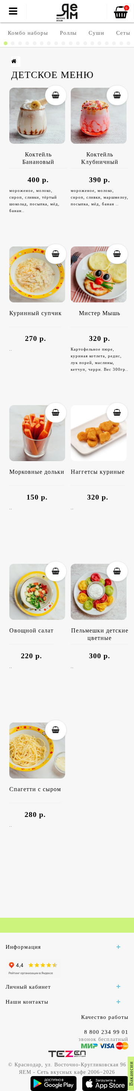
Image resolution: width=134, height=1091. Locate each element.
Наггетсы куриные (98, 472)
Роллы (68, 33)
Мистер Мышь (99, 313)
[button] (5, 43)
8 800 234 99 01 (106, 1032)
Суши (96, 33)
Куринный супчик (35, 313)
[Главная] (14, 61)
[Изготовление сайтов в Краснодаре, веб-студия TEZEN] (67, 1053)
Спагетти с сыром (35, 789)
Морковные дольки (36, 472)
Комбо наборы (28, 33)
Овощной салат (31, 630)
